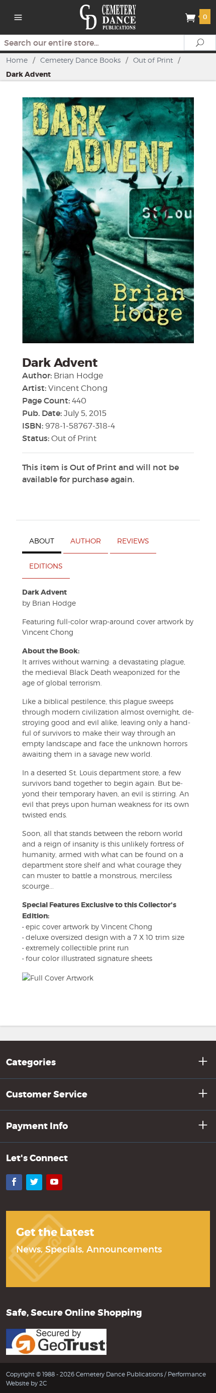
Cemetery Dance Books (80, 60)
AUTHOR (85, 540)
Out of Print (153, 60)
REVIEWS (133, 540)
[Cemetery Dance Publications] (108, 16)
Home (17, 60)
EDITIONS (46, 566)
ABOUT (41, 540)
